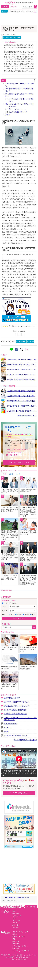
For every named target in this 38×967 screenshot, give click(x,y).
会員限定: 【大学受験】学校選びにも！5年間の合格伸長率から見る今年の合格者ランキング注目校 (22, 411)
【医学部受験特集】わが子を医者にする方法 (22, 396)
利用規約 (15, 944)
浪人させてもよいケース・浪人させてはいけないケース (19, 105)
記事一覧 (15, 925)
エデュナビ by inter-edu (19, 959)
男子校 (19, 614)
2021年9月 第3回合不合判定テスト (15, 702)
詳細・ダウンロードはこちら (19, 462)
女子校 (27, 614)
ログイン (14, 7)
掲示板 (14, 934)
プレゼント (16, 920)
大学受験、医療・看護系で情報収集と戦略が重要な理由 (22, 379)
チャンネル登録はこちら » (19, 793)
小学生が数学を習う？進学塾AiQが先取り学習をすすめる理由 (22, 406)
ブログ (14, 923)
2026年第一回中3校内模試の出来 (14, 714)
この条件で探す (20, 618)
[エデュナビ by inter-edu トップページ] (10, 3)
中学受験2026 (15, 11)
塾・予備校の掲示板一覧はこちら (25, 740)
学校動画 (15, 941)
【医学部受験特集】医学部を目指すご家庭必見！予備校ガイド (22, 391)
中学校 (6, 603)
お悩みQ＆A (30, 11)
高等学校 (14, 603)
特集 (14, 939)
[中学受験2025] (19, 831)
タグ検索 (15, 927)
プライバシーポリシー (20, 946)
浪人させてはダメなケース (18, 112)
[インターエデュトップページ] (6, 932)
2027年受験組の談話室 (10, 698)
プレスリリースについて (21, 951)
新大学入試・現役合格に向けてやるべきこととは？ (22, 374)
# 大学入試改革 (7, 37)
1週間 (11, 474)
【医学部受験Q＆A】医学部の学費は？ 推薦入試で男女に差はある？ (22, 359)
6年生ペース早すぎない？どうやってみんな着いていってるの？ (19, 719)
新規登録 (5, 7)
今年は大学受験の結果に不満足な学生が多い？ (19, 90)
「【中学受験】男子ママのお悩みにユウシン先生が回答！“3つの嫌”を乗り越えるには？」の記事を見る (18, 773)
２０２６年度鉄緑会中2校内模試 (13, 710)
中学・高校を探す (18, 936)
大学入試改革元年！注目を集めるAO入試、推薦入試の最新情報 (22, 369)
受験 (23, 11)
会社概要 (15, 948)
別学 (33, 614)
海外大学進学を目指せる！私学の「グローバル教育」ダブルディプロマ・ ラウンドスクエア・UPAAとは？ (22, 364)
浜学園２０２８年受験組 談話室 (14, 735)
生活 (14, 918)
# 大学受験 (17, 37)
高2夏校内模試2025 (9, 724)
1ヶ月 (18, 474)
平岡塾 (4, 731)
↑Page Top (31, 906)
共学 (12, 614)
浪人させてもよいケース (17, 109)
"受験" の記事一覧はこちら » (27, 416)
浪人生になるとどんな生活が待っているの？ (19, 95)
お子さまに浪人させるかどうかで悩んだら (21, 100)
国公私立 (4, 611)
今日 (4, 474)
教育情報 (15, 913)
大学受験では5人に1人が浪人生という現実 (19, 84)
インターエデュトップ (20, 932)
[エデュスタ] (19, 889)
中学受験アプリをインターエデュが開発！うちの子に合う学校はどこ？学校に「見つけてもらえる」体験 (22, 401)
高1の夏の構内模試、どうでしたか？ (15, 706)
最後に (7, 115)
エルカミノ (6, 728)
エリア (4, 606)
